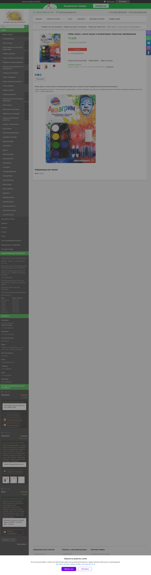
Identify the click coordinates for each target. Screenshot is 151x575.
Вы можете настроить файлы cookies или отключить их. (75, 564)
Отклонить (85, 569)
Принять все (68, 569)
